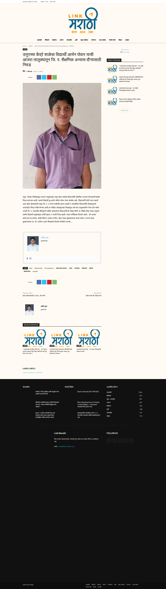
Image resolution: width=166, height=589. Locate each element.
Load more (124, 110)
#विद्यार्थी (91, 268)
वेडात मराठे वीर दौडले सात (93, 296)
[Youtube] (141, 1)
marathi (35, 271)
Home (25, 46)
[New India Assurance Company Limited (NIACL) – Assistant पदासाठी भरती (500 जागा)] (70, 405)
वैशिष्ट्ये (47, 40)
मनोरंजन (93, 40)
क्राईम (127, 40)
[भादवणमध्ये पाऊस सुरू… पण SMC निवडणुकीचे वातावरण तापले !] (89, 338)
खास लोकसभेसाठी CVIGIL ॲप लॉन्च (34, 296)
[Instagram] (130, 1)
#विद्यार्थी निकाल (27, 271)
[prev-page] (24, 358)
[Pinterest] (49, 77)
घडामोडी (39, 40)
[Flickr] (120, 440)
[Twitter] (134, 1)
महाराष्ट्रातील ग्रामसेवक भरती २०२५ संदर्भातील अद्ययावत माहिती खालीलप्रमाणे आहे (88, 415)
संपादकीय (69, 40)
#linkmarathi (38, 268)
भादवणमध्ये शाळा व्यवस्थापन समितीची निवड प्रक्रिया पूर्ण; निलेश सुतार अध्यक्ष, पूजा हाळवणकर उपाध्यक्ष (61, 351)
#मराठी (70, 268)
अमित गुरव (29, 71)
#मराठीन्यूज (76, 268)
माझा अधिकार (84, 40)
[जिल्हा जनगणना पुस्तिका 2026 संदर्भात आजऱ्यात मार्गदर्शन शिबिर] (112, 102)
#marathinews (49, 268)
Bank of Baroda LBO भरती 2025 (88, 392)
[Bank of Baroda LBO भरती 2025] (70, 394)
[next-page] (27, 358)
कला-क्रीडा (102, 40)
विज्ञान (120, 40)
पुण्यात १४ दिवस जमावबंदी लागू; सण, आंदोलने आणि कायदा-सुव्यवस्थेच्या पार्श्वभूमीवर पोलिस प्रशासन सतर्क (45, 415)
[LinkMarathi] (83, 20)
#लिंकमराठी (84, 268)
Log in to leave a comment (32, 372)
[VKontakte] (131, 440)
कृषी (76, 40)
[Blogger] (109, 440)
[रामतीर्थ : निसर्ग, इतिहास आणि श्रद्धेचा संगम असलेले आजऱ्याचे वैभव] (28, 394)
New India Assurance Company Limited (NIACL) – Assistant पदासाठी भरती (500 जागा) (88, 404)
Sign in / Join (44, 1)
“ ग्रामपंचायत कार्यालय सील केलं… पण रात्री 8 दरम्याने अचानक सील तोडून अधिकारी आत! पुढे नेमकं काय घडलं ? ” (35, 351)
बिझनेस (54, 40)
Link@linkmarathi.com (66, 446)
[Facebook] (126, 1)
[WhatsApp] (54, 77)
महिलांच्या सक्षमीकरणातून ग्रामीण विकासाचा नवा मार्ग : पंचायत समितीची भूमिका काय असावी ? (47, 404)
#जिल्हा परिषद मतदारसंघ (61, 268)
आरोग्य (61, 40)
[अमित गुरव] (24, 71)
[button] (140, 40)
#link (30, 268)
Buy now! (53, 1)
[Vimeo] (138, 1)
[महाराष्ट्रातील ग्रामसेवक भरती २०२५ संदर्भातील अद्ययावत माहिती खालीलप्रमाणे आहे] (70, 416)
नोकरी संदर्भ (112, 40)
